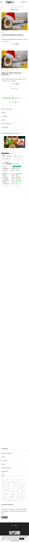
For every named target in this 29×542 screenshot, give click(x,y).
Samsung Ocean (13, 494)
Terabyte (4, 500)
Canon (3, 481)
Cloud (8, 481)
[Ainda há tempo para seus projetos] (14, 59)
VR (22, 500)
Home (2, 6)
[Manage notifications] (3, 539)
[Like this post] (11, 44)
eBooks (3, 120)
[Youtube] (23, 2)
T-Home (17, 498)
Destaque (14, 483)
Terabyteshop (10, 500)
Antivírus (3, 112)
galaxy (24, 483)
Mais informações (15, 540)
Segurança (21, 494)
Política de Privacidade (6, 109)
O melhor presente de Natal (12, 35)
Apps (12, 479)
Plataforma (12, 492)
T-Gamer (12, 498)
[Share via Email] (17, 44)
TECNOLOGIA (23, 498)
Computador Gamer (15, 481)
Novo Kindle (4, 116)
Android (7, 479)
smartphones (11, 496)
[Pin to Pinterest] (16, 44)
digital (19, 483)
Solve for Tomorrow (20, 496)
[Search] (27, 2)
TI (15, 500)
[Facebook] (20, 2)
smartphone (4, 496)
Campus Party (21, 479)
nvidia (7, 492)
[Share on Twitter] (14, 44)
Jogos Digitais (4, 127)
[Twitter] (22, 2)
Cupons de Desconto (6, 123)
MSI (2, 492)
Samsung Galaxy (5, 494)
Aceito (21, 538)
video (19, 500)
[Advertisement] (14, 251)
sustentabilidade (5, 498)
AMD (3, 479)
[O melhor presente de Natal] (14, 21)
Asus (16, 479)
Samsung (23, 492)
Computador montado (6, 483)
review (18, 492)
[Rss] (25, 2)
